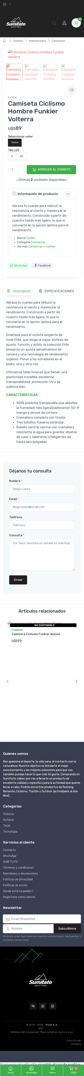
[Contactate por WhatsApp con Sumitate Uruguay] (42, 1006)
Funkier (12, 97)
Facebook (44, 265)
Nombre (15, 481)
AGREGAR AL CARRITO (54, 169)
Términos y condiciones (18, 867)
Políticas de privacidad (18, 879)
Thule (6, 826)
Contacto (9, 850)
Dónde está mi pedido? (18, 891)
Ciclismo (18, 40)
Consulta (16, 535)
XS (21, 156)
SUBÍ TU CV (10, 862)
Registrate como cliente (19, 897)
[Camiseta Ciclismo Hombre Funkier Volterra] (14, 72)
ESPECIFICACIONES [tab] (59, 291)
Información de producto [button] (38, 194)
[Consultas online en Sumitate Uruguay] (33, 1006)
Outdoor (8, 820)
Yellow (14, 142)
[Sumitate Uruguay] (16, 23)
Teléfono (15, 517)
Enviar (18, 580)
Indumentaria (37, 40)
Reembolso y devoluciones (20, 873)
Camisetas (58, 40)
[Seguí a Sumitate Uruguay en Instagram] (52, 1006)
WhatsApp (21, 265)
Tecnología (10, 831)
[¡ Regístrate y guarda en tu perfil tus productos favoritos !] (71, 90)
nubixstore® (73, 1040)
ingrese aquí (65, 1032)
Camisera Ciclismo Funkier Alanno (36, 634)
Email (14, 499)
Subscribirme (67, 928)
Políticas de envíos (15, 885)
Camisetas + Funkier (41, 246)
